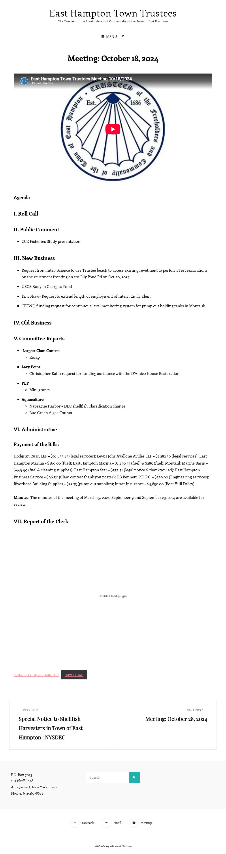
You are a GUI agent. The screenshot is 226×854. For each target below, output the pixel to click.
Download (74, 675)
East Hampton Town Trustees (113, 13)
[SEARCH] (123, 36)
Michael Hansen (121, 846)
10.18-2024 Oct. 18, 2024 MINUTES (36, 675)
